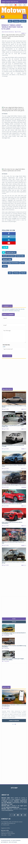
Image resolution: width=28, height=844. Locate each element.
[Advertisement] (14, 92)
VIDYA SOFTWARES (13, 842)
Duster (5, 266)
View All (23, 21)
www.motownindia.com (12, 807)
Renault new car (10, 252)
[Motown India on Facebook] (6, 4)
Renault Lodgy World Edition (11, 262)
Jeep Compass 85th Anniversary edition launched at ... (12, 522)
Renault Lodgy (7, 259)
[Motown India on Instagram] (20, 4)
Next (10, 21)
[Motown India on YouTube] (15, 4)
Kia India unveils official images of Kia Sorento (14, 485)
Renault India (20, 256)
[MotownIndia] (14, 10)
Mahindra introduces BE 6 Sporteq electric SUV (13, 542)
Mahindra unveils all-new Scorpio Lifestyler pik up (13, 562)
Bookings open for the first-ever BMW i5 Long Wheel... (14, 406)
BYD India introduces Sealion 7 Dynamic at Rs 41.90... (13, 465)
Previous (16, 21)
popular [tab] (14, 621)
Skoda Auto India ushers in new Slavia (12, 503)
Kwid (22, 262)
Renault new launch (8, 256)
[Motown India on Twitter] (11, 4)
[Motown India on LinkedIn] (24, 4)
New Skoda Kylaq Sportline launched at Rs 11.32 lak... (13, 446)
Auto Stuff (6, 687)
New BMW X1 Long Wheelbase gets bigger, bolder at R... (13, 426)
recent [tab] (14, 618)
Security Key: (6, 344)
